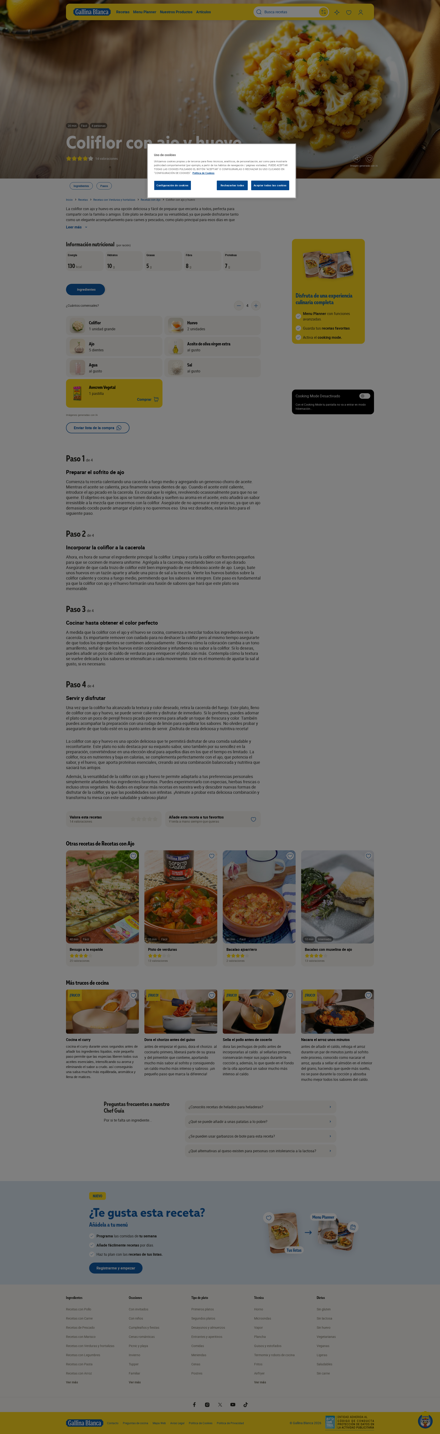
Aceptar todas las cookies (270, 185)
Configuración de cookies (173, 185)
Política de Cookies (203, 173)
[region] (221, 171)
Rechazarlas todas (232, 185)
